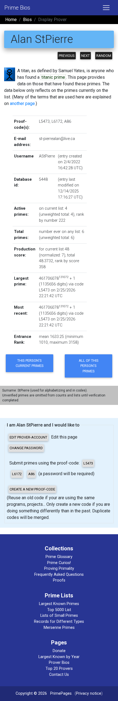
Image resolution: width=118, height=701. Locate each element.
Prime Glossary (59, 556)
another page (22, 103)
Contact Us (59, 674)
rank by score (67, 261)
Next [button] (85, 56)
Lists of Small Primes (59, 615)
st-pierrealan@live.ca (57, 138)
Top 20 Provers (59, 668)
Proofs (59, 580)
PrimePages (61, 693)
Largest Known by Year (59, 657)
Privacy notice (88, 693)
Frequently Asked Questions (59, 574)
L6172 (57, 121)
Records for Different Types (59, 621)
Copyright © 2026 (31, 693)
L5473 (44, 121)
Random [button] (103, 56)
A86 (67, 121)
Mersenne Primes (59, 627)
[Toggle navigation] (106, 7)
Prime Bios (17, 7)
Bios (27, 19)
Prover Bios (59, 662)
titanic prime (53, 77)
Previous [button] (67, 56)
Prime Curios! (59, 562)
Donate (59, 651)
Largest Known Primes (59, 603)
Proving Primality (59, 568)
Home (11, 19)
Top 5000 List (59, 609)
